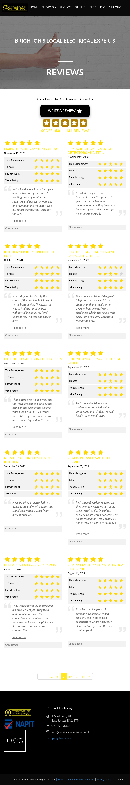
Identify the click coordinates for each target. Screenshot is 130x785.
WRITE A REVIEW (62, 111)
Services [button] (48, 7)
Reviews (65, 7)
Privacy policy (104, 779)
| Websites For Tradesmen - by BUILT (75, 779)
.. (52, 676)
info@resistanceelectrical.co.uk (67, 732)
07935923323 (60, 726)
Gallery (80, 7)
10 (70, 676)
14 (83, 676)
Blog (93, 7)
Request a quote (112, 7)
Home (34, 7)
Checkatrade (11, 228)
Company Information (59, 738)
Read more (19, 220)
